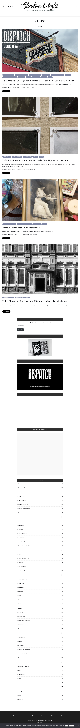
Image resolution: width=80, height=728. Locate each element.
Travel (44, 77)
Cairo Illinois (21, 525)
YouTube (8, 6)
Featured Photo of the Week (24, 546)
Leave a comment (30, 87)
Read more (71, 725)
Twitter (13, 6)
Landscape (20, 562)
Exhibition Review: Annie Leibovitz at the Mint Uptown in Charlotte (35, 160)
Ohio (19, 599)
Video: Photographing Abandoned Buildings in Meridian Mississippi (34, 301)
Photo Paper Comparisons (24, 620)
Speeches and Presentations (24, 649)
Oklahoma (20, 604)
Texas (19, 662)
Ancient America (22, 500)
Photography (35, 77)
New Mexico (21, 587)
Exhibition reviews (22, 541)
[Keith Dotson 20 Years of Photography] (40, 347)
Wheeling (20, 695)
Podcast (51, 14)
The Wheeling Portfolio (23, 666)
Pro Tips (20, 633)
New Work (21, 77)
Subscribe (20, 329)
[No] (78, 726)
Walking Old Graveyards (23, 691)
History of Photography (10, 77)
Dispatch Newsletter (57, 74)
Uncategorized (21, 674)
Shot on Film (21, 645)
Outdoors (20, 612)
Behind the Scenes (35, 74)
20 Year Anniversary (22, 483)
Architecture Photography (24, 508)
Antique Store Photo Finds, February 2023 (22, 227)
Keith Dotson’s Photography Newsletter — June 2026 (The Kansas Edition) (38, 80)
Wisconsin (20, 699)
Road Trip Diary (21, 637)
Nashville (20, 575)
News (28, 77)
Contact (44, 14)
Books (19, 521)
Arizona (20, 512)
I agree (66, 725)
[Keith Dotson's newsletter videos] (40, 377)
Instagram (3, 6)
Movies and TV (21, 570)
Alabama (20, 492)
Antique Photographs (21, 74)
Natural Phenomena (22, 579)
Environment (21, 537)
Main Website (22, 14)
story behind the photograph (24, 653)
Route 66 (20, 641)
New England (21, 583)
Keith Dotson (5, 87)
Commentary (46, 74)
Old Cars (20, 608)
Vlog (19, 686)
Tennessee (20, 658)
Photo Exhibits (17, 156)
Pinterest (10, 6)
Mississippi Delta (22, 566)
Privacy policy (40, 722)
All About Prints (21, 496)
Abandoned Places (8, 74)
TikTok (6, 6)
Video (50, 77)
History (68, 74)
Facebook (15, 6)
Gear (19, 550)
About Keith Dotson (34, 14)
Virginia (20, 682)
